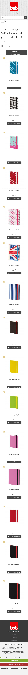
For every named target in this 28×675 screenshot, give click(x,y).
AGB (14, 635)
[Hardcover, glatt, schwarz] (14, 551)
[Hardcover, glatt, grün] (14, 402)
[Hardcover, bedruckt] (14, 67)
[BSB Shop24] (14, 6)
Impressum (14, 634)
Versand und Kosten (14, 639)
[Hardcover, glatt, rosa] (14, 441)
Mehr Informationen (15, 88)
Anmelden (13, 13)
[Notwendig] (1, 657)
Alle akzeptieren (14, 660)
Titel (16, 51)
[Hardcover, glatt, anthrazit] (14, 327)
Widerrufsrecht (14, 640)
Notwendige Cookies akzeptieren (14, 664)
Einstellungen (4, 668)
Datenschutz (14, 637)
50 (16, 54)
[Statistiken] (15, 657)
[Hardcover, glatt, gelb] (14, 366)
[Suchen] (25, 17)
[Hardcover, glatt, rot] (14, 516)
